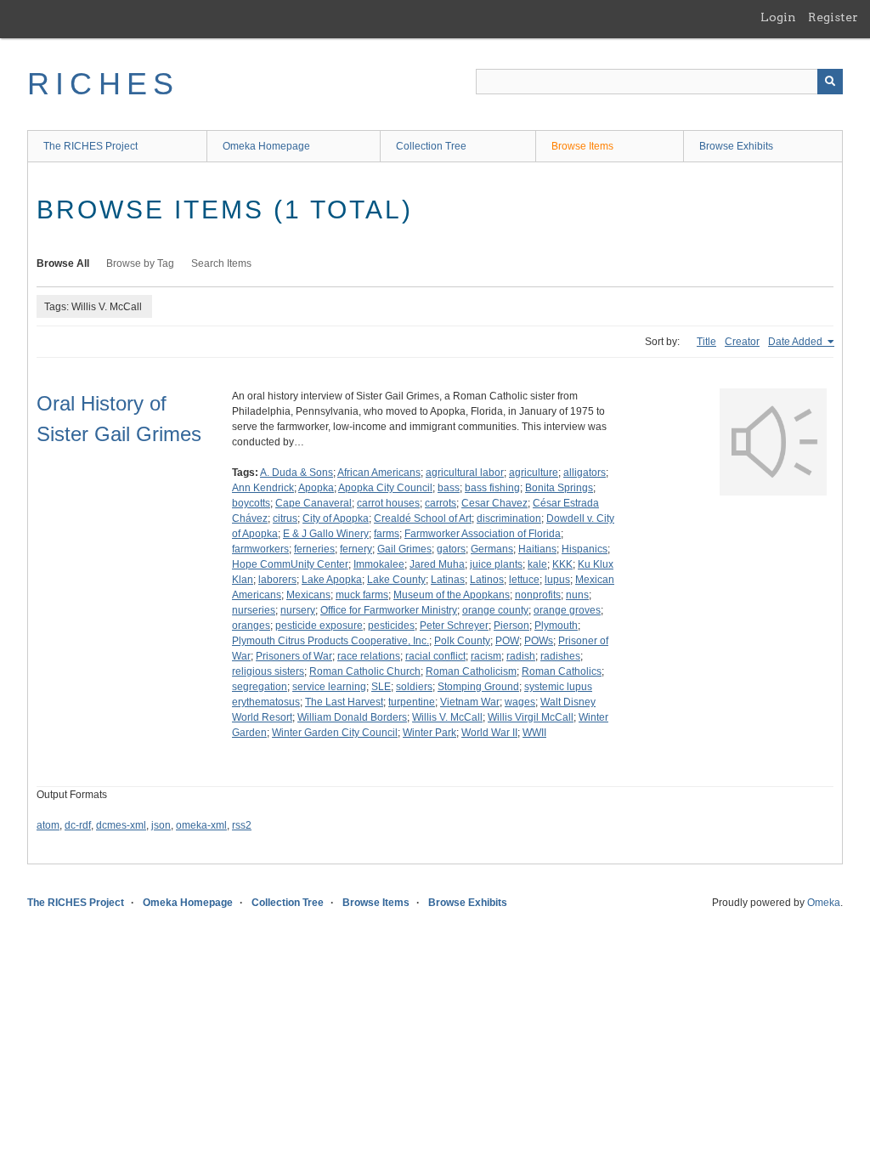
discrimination (509, 518)
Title (706, 342)
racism (486, 656)
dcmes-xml (121, 825)
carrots (440, 503)
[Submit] (830, 81)
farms (386, 534)
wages (520, 702)
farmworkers (260, 549)
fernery (356, 549)
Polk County (462, 641)
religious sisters (268, 671)
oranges (251, 625)
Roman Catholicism (471, 671)
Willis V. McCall (447, 717)
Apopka (316, 488)
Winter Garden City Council (335, 733)
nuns (577, 595)
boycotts (251, 503)
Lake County (396, 580)
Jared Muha (437, 564)
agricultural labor (465, 473)
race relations (368, 656)
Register (833, 17)
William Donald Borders (352, 717)
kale (537, 564)
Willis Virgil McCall (530, 717)
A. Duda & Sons (296, 473)
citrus (285, 518)
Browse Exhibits (736, 146)
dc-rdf (78, 825)
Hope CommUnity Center (290, 564)
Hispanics (584, 549)
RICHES (103, 83)
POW (507, 641)
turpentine (411, 702)
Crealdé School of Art (423, 518)
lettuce (524, 580)
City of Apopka (335, 518)
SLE (381, 687)
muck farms (362, 595)
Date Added (796, 342)
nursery (297, 610)
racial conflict (435, 656)
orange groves (567, 610)
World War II (489, 733)
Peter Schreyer (454, 625)
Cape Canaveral (313, 503)
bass (449, 488)
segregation (259, 687)
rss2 (241, 825)
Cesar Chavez (494, 503)
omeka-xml (201, 825)
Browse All (63, 263)
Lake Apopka (332, 580)
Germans (492, 549)
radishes (560, 656)
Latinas (448, 580)
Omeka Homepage (266, 146)
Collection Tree (431, 146)
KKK (562, 564)
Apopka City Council (385, 488)
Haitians (537, 549)
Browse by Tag (140, 263)
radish (520, 656)
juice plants (496, 564)
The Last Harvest (344, 702)
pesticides (391, 625)
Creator (742, 342)
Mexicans (308, 595)
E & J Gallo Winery (326, 534)
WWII (534, 733)
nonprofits (538, 595)
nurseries (253, 610)
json (161, 825)
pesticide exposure (319, 625)
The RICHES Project (90, 146)
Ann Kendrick (263, 488)
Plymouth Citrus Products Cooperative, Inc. (330, 641)
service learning (329, 687)
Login (778, 17)
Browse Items (582, 146)
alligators (584, 473)
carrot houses (388, 503)
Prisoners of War (294, 656)
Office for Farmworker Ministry (388, 610)
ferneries (314, 549)
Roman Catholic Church (365, 671)
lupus (557, 580)
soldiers (414, 687)
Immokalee (378, 564)
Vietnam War (470, 702)
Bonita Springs (559, 488)
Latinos (487, 580)
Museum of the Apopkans (451, 595)
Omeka (823, 903)
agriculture (533, 473)
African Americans (379, 473)
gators (451, 549)
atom (48, 825)
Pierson (511, 625)
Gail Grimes (404, 549)
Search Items (221, 263)
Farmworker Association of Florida (482, 534)
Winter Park (429, 733)
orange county (495, 610)
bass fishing (492, 488)
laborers (277, 580)
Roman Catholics (562, 671)
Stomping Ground (478, 687)
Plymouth (556, 625)
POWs (538, 641)
